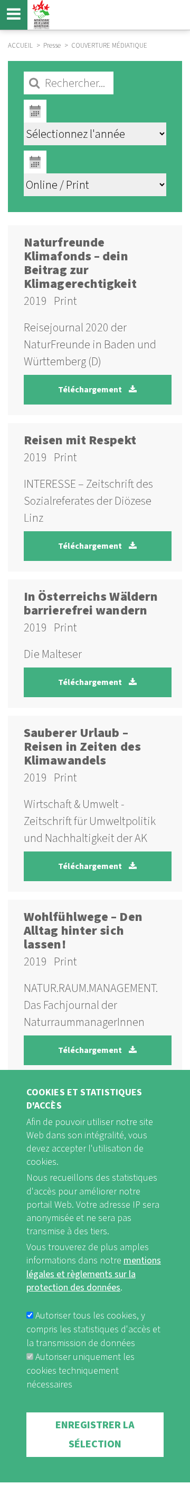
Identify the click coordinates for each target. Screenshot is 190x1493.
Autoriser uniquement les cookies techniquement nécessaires (80, 1370)
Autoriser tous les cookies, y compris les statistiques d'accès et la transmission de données (93, 1329)
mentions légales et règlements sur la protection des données (93, 1274)
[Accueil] (40, 14)
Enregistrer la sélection (95, 1435)
